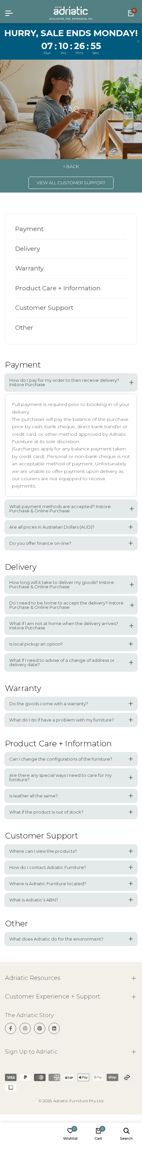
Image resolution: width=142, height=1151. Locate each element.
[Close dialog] (134, 536)
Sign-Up (118, 598)
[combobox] (80, 598)
